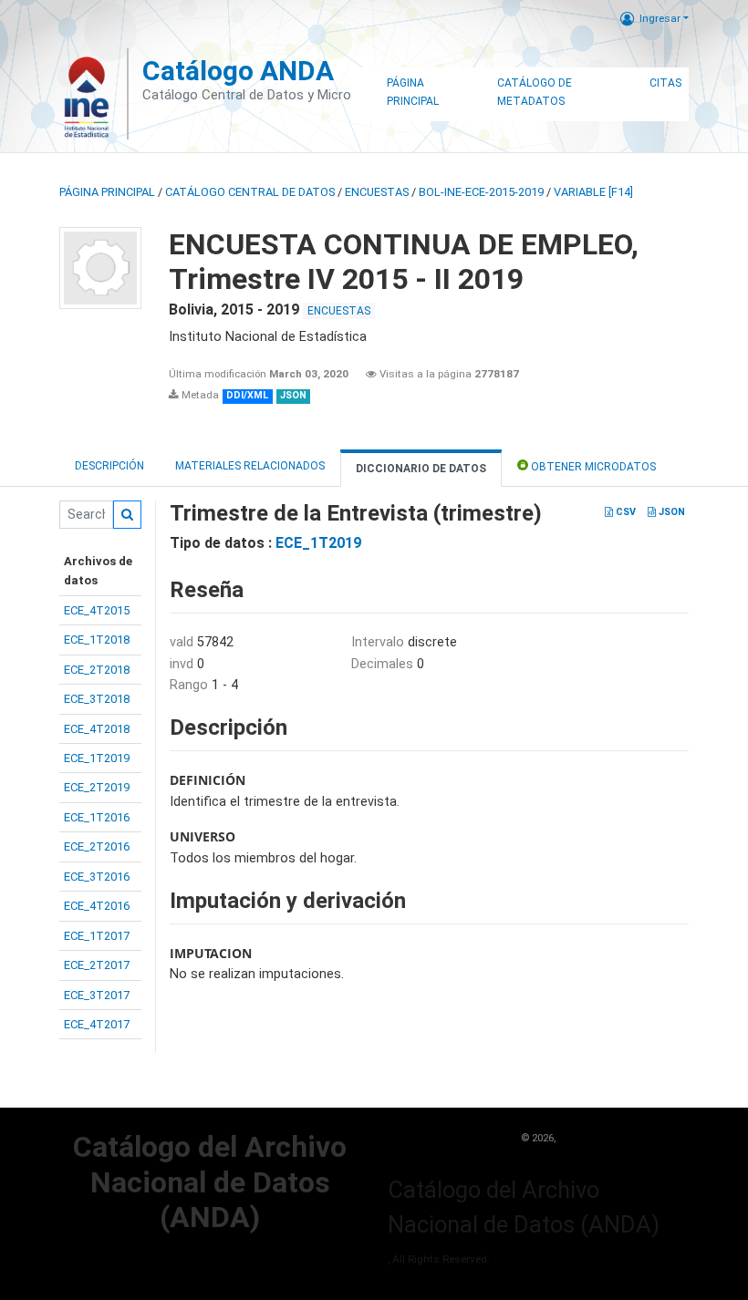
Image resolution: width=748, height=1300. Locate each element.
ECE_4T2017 (97, 1024)
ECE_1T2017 (97, 936)
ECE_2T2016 (97, 846)
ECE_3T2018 (97, 699)
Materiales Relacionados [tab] (250, 465)
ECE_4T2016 (97, 906)
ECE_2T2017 (97, 965)
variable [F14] (593, 192)
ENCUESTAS (377, 192)
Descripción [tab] (109, 465)
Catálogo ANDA (238, 71)
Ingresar (659, 18)
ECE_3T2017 (97, 995)
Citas (665, 83)
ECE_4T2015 (97, 610)
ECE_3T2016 (97, 876)
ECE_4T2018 (97, 729)
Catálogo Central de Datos (250, 192)
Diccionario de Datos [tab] (421, 468)
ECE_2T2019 (97, 787)
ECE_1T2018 (97, 639)
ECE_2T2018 (97, 669)
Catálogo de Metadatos (534, 92)
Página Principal (413, 92)
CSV (624, 512)
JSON (670, 512)
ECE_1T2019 (97, 758)
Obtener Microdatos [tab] (592, 466)
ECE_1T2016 (97, 817)
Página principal (107, 192)
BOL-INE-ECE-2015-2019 (481, 192)
